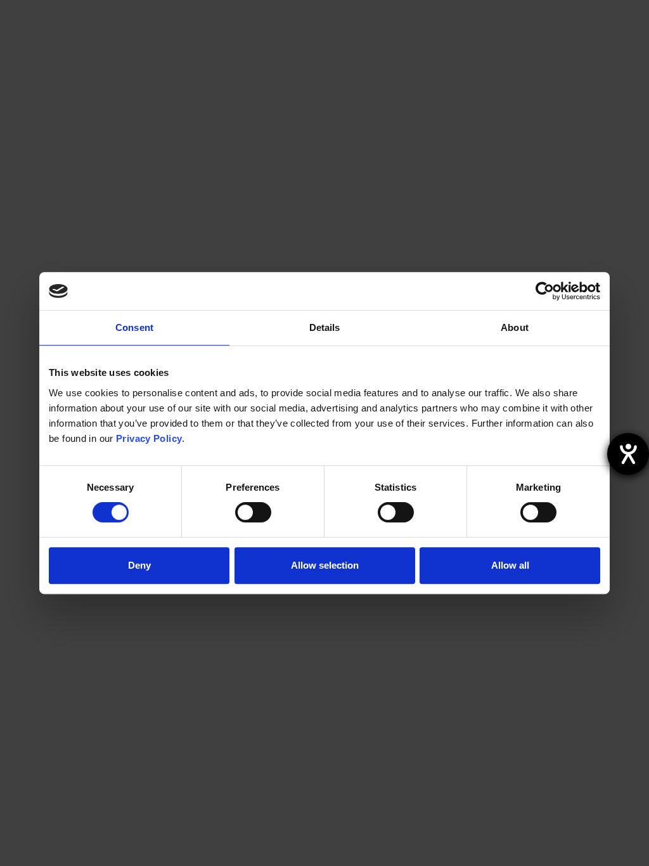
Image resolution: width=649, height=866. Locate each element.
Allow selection (325, 565)
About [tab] (515, 327)
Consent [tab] (134, 327)
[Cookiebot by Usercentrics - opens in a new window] (544, 291)
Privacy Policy (149, 438)
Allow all (510, 565)
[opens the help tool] (628, 454)
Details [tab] (324, 327)
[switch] (253, 512)
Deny (139, 565)
